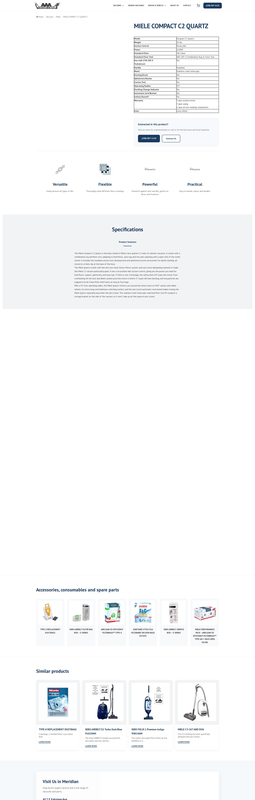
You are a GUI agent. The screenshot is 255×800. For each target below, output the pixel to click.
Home (41, 17)
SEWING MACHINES (136, 5)
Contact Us (171, 138)
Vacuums (117, 5)
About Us (174, 5)
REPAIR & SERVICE (155, 5)
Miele (58, 17)
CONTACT (187, 5)
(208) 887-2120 (212, 5)
